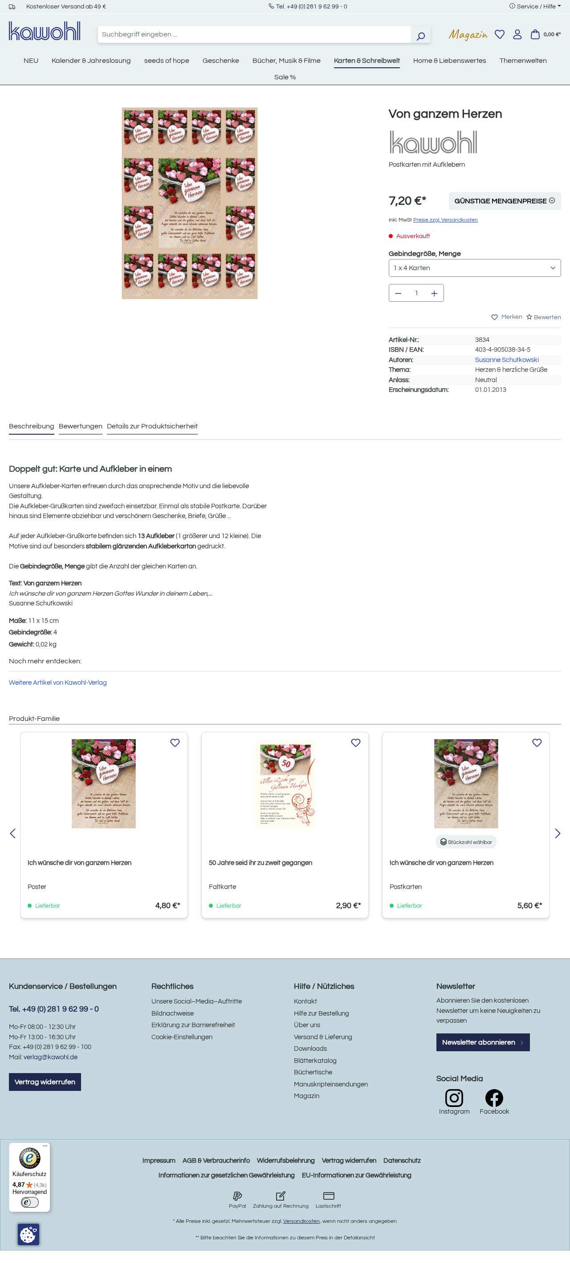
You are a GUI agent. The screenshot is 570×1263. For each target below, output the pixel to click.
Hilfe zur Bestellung (321, 1013)
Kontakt (305, 1001)
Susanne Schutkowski (507, 360)
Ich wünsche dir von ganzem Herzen (79, 863)
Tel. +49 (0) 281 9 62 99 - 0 (311, 7)
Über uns (307, 1025)
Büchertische (313, 1072)
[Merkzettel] (499, 34)
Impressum (158, 1160)
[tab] (31, 427)
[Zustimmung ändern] (28, 1234)
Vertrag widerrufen (45, 1082)
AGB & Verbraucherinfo (216, 1160)
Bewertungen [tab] (80, 426)
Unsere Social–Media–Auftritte (196, 1001)
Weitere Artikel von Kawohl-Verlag (58, 682)
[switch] (30, 1202)
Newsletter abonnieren (479, 1042)
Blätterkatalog (315, 1060)
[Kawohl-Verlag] (433, 142)
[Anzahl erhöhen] (434, 293)
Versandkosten (301, 1221)
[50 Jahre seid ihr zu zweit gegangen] (285, 783)
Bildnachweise (172, 1013)
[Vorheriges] (12, 834)
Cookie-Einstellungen (181, 1037)
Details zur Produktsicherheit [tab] (152, 426)
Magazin (467, 33)
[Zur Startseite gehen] (44, 30)
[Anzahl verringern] (398, 293)
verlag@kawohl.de (50, 1057)
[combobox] (254, 34)
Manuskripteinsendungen (331, 1084)
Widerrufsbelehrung (286, 1160)
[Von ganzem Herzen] (189, 203)
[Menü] (45, 1148)
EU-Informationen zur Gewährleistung (356, 1175)
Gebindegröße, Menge (425, 253)
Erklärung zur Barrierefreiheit (193, 1025)
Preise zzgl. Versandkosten (445, 220)
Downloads (310, 1048)
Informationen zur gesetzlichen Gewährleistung (227, 1175)
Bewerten (547, 317)
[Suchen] (420, 34)
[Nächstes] (558, 834)
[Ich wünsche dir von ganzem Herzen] (104, 783)
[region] (190, 212)
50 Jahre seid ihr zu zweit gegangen (260, 863)
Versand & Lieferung (323, 1037)
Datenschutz (402, 1160)
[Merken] (175, 743)
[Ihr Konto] (517, 34)
